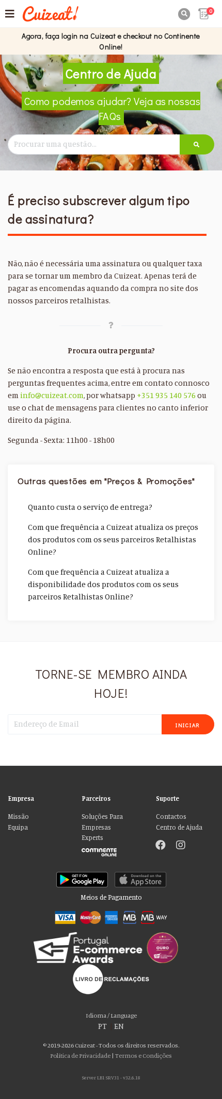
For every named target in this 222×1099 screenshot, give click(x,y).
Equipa (18, 827)
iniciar (188, 725)
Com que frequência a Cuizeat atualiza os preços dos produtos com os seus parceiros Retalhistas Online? (113, 539)
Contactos (171, 816)
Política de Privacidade (80, 1055)
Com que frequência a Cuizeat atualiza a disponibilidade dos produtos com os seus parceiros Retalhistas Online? (103, 584)
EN (119, 1026)
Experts (92, 838)
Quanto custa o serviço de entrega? (90, 507)
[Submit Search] (197, 144)
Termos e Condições (143, 1055)
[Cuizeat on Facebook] (160, 846)
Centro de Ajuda (179, 827)
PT (102, 1026)
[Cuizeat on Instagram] (180, 846)
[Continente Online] (111, 849)
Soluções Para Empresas (102, 822)
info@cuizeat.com (52, 395)
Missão (18, 816)
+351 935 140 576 (166, 395)
